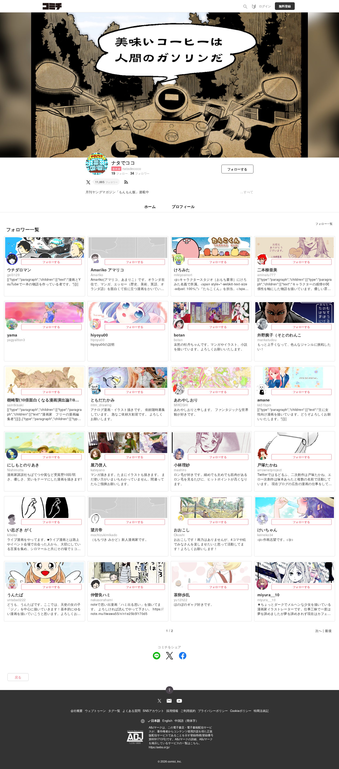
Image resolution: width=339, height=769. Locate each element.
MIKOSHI (181, 405)
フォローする (51, 262)
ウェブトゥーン (95, 710)
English (167, 720)
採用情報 (172, 710)
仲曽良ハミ (101, 594)
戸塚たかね (267, 465)
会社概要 (77, 710)
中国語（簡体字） (187, 720)
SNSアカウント (153, 710)
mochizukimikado (104, 534)
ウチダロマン (19, 269)
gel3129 (13, 274)
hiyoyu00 (99, 335)
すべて (248, 192)
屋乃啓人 (99, 465)
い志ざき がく (20, 529)
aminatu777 (266, 274)
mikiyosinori (183, 274)
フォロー (237, 169)
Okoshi (179, 534)
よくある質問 (131, 710)
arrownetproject (269, 470)
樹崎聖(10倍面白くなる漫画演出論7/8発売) (44, 400)
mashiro (180, 470)
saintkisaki (15, 405)
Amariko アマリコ (107, 269)
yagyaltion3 (16, 339)
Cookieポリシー (240, 710)
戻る (18, 677)
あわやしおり (186, 400)
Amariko (97, 274)
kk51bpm (264, 405)
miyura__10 (268, 594)
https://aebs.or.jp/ (159, 747)
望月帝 (97, 529)
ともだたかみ (103, 400)
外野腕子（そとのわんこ (279, 335)
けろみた (182, 269)
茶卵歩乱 (182, 594)
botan (179, 335)
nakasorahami (102, 599)
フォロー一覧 (324, 223)
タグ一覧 (114, 710)
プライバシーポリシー (213, 710)
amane (263, 400)
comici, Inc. (174, 761)
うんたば (15, 594)
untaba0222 (16, 599)
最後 (328, 630)
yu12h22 (180, 599)
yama (12, 335)
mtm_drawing (101, 405)
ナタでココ (123, 162)
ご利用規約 (188, 710)
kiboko (12, 534)
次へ (318, 630)
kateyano (98, 470)
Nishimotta (15, 470)
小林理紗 (182, 465)
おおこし (182, 529)
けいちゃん (267, 529)
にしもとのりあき (23, 465)
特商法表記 (261, 710)
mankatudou (267, 339)
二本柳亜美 (267, 269)
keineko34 (265, 534)
